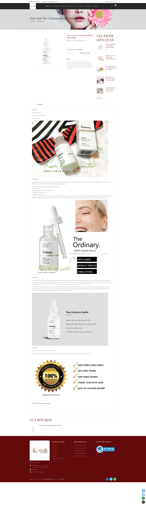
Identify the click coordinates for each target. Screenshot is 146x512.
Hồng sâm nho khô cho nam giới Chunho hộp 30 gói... (111, 57)
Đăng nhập (113, 1)
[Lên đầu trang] (143, 508)
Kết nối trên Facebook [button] (103, 442)
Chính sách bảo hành (80, 453)
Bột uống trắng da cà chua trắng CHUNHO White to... (110, 47)
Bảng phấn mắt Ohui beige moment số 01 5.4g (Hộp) (111, 78)
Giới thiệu (55, 448)
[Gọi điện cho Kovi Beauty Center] (114, 479)
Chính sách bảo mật (80, 456)
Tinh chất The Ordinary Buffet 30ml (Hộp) (50, 425)
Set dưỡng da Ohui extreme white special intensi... (111, 89)
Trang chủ (55, 445)
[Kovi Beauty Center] (40, 450)
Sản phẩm (55, 453)
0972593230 (37, 1)
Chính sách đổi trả (79, 450)
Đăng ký (107, 1)
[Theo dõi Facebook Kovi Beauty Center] (107, 479)
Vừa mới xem (41, 420)
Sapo (63, 479)
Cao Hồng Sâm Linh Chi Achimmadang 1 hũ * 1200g (111, 68)
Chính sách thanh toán (81, 445)
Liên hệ (54, 461)
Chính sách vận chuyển (81, 448)
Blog (54, 456)
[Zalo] (143, 494)
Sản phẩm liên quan (105, 38)
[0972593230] (143, 498)
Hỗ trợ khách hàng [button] (58, 442)
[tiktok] (143, 502)
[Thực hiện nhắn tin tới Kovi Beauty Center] (111, 479)
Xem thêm (99, 98)
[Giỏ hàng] (115, 6)
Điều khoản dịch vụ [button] (80, 442)
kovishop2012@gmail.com (52, 1)
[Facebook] (143, 490)
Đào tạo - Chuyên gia (58, 458)
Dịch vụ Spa (56, 450)
